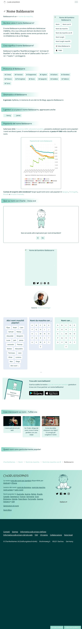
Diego (18, 361)
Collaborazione (56, 535)
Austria (27, 494)
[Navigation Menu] (77, 2)
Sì (37, 238)
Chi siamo (44, 535)
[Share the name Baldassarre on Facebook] (34, 283)
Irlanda (14, 499)
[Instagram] (68, 493)
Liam (21, 327)
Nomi (57, 24)
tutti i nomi (19, 490)
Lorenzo (18, 357)
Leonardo (10, 344)
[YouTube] (64, 493)
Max (11, 361)
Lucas (8, 340)
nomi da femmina (24, 487)
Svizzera (6, 501)
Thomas (19, 344)
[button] (27, 265)
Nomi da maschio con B (64, 33)
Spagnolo (43, 79)
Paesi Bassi (22, 499)
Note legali (68, 535)
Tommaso (11, 353)
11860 (59, 50)
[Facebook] (61, 493)
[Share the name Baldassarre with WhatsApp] (41, 283)
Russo (32, 79)
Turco (8, 83)
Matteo (9, 349)
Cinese (8, 74)
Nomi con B (67, 24)
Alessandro (19, 349)
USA (13, 501)
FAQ (36, 535)
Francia (22, 496)
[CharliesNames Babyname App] (12, 2)
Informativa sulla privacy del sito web (18, 535)
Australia (20, 494)
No (43, 238)
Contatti (6, 532)
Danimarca (14, 496)
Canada (6, 496)
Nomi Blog (7, 510)
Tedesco (66, 79)
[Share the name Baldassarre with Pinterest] (44, 283)
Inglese (44, 74)
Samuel (10, 332)
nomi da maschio (38, 487)
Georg (8, 115)
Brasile (6, 194)
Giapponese (32, 74)
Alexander (10, 336)
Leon (19, 353)
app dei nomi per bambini (58, 384)
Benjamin (20, 336)
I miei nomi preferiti (72, 627)
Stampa (15, 532)
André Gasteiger (44, 308)
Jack (14, 340)
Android (6, 483)
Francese (19, 74)
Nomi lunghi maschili (63, 41)
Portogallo (73, 192)
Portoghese (21, 79)
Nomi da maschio (62, 29)
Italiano (54, 74)
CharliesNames (9, 462)
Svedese (55, 79)
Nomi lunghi (60, 37)
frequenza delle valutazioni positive (30, 129)
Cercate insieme (56, 627)
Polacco (9, 79)
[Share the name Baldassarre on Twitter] (37, 283)
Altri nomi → (14, 366)
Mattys (19, 332)
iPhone (14, 483)
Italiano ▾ (63, 502)
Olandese (66, 74)
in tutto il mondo (17, 194)
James (18, 115)
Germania (30, 496)
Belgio (33, 494)
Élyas (8, 327)
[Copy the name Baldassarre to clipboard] (48, 283)
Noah (15, 327)
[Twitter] (57, 493)
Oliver (10, 357)
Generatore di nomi (11, 506)
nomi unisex (8, 490)
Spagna (65, 192)
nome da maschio (26, 16)
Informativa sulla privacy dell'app (33, 532)
